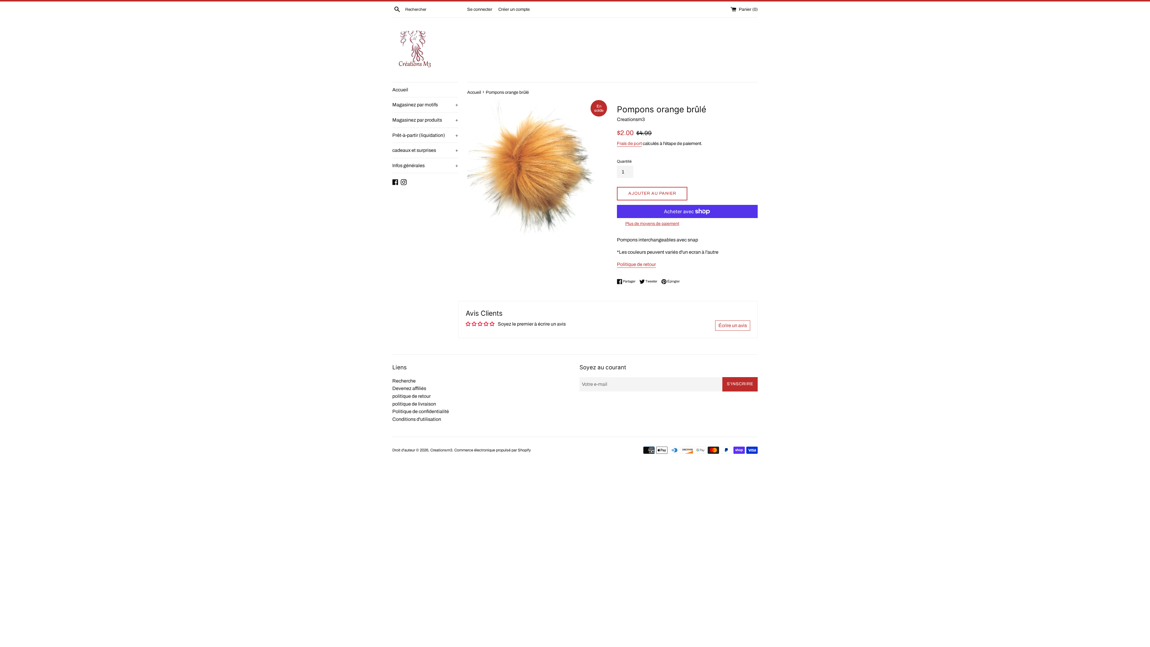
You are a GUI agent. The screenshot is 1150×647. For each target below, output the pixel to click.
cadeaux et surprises (425, 150)
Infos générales (425, 165)
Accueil (400, 89)
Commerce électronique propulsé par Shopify (492, 450)
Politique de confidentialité (420, 411)
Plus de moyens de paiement (652, 223)
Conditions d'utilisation (416, 419)
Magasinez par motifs (425, 104)
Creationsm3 (441, 450)
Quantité (624, 161)
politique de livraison (414, 403)
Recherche (404, 380)
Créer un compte (514, 9)
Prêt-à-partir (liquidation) (425, 135)
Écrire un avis (732, 325)
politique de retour (411, 396)
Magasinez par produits (425, 120)
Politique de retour (636, 264)
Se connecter (479, 9)
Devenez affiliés (409, 388)
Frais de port (629, 143)
